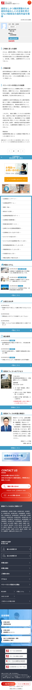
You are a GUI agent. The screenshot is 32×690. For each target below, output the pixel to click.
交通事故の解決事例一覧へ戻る (16, 157)
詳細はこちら (15, 407)
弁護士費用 (4, 568)
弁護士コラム (20, 591)
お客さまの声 (5, 596)
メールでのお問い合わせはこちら (16, 179)
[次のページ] (23, 151)
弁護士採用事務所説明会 (7, 623)
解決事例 (3, 591)
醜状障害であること (8, 107)
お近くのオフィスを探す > (16, 688)
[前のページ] (9, 151)
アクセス (4, 579)
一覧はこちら (15, 295)
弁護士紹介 (4, 563)
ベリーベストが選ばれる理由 (10, 584)
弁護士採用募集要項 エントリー (9, 631)
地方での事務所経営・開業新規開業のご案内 (10, 639)
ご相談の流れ (5, 574)
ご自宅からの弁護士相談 (8, 601)
